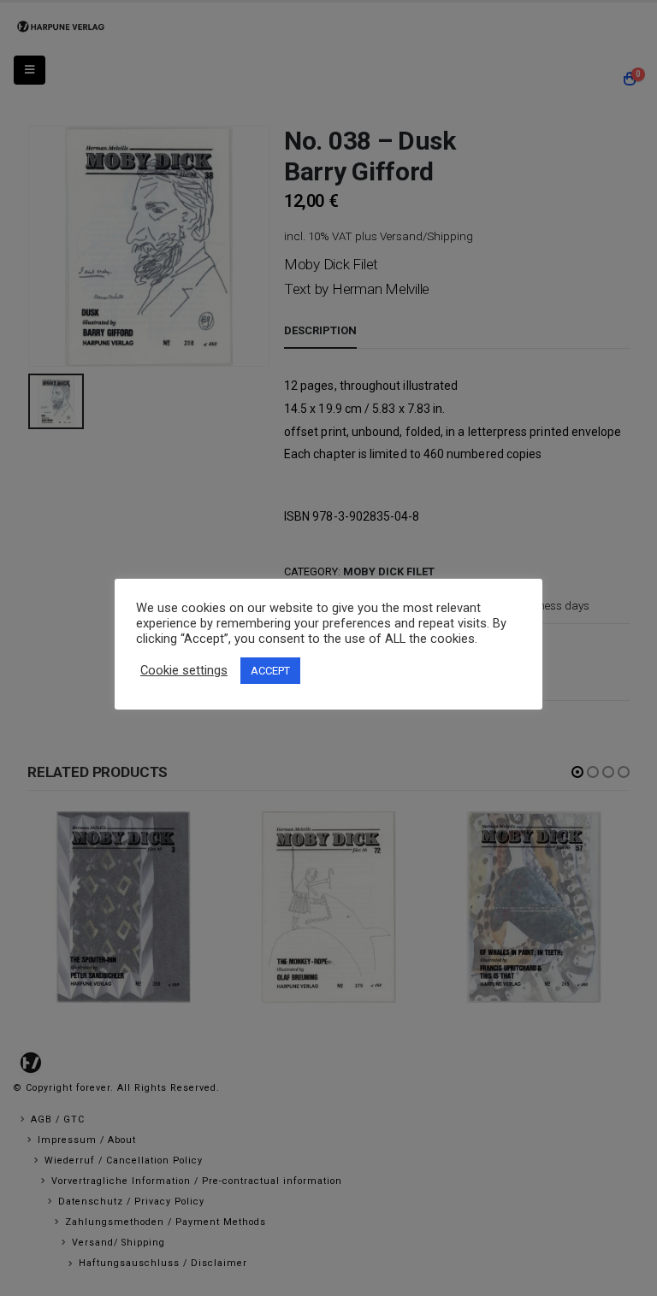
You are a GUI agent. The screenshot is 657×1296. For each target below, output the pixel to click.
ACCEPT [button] (270, 670)
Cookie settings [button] (184, 670)
